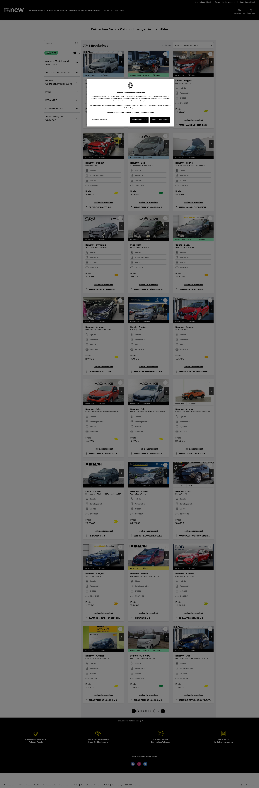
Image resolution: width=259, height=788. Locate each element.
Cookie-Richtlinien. (147, 112)
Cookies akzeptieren (160, 120)
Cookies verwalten (99, 120)
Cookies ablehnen (139, 120)
